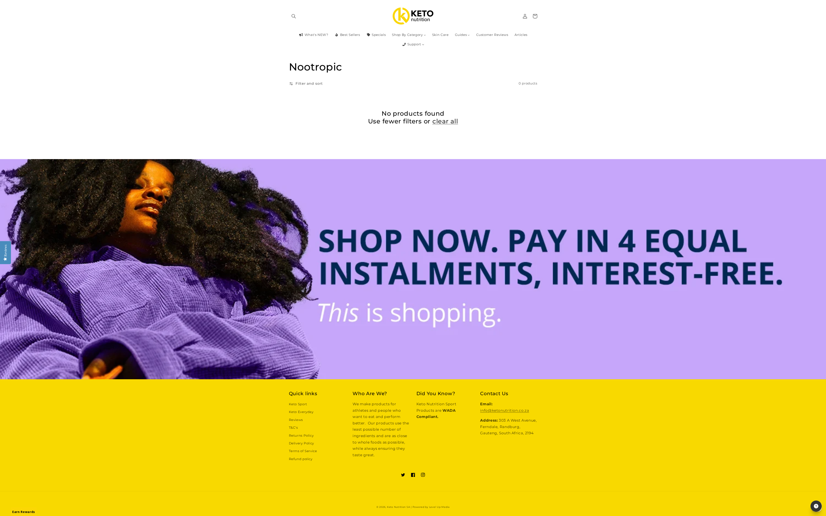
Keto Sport (298, 404)
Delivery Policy (301, 443)
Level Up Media (439, 507)
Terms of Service (303, 451)
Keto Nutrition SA (398, 507)
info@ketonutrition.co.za (504, 410)
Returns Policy (301, 436)
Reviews (296, 420)
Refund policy (301, 459)
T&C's (293, 428)
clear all (445, 121)
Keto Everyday (301, 412)
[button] (294, 16)
